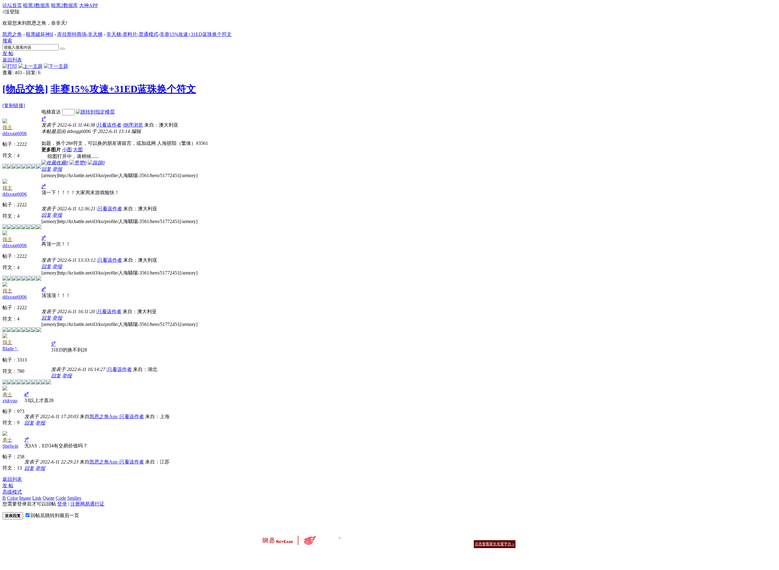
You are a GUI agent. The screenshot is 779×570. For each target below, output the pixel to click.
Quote (48, 498)
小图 (67, 149)
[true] (62, 49)
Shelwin (10, 446)
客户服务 (380, 536)
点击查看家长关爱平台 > (495, 544)
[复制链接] (13, 105)
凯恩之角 (12, 34)
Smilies (74, 498)
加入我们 (508, 536)
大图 (78, 149)
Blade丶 (10, 348)
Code (61, 498)
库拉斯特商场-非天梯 (80, 34)
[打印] (9, 66)
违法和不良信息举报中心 (283, 554)
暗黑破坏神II (39, 34)
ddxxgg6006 (14, 133)
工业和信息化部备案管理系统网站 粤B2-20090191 (347, 554)
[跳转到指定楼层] (95, 111)
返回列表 (12, 59)
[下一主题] (56, 66)
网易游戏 (471, 536)
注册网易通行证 (87, 503)
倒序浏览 (133, 125)
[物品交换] (25, 88)
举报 (57, 169)
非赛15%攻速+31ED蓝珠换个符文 (196, 34)
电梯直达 (51, 111)
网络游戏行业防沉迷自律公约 (432, 543)
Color (12, 498)
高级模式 (12, 492)
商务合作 (490, 536)
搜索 (7, 40)
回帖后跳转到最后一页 (54, 515)
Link (36, 498)
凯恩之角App (104, 416)
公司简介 (362, 536)
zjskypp (9, 400)
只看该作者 (109, 125)
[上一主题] (30, 66)
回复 (46, 169)
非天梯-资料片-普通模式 (132, 34)
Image (25, 498)
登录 (62, 503)
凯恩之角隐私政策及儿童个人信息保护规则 (426, 536)
